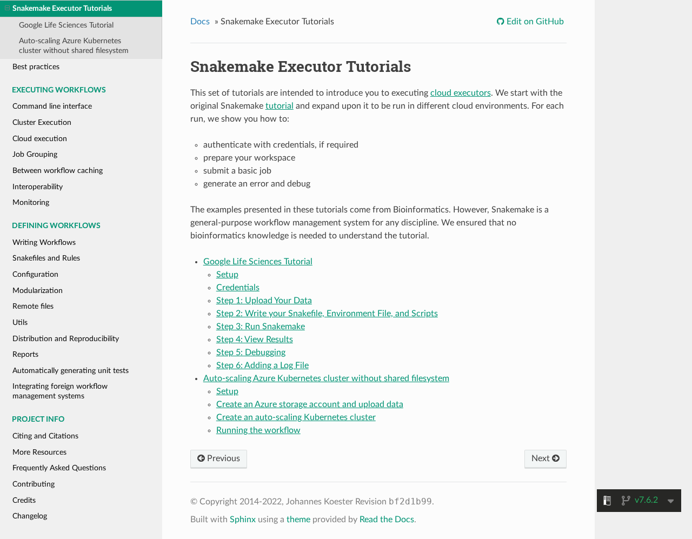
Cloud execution (39, 139)
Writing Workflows (44, 242)
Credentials (238, 287)
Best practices (35, 67)
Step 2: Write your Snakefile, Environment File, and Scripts (327, 313)
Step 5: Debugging (250, 352)
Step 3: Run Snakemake (260, 326)
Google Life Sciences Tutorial (66, 25)
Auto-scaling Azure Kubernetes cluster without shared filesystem (74, 46)
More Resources (39, 452)
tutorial (279, 106)
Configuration (35, 274)
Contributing (33, 484)
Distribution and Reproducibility (65, 339)
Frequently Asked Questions (59, 468)
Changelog (29, 516)
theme (298, 519)
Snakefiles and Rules (46, 258)
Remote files (33, 306)
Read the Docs (387, 519)
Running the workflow (258, 430)
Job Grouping (34, 154)
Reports (25, 354)
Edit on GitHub (534, 21)
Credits (24, 500)
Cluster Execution (41, 122)
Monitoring (30, 202)
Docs (200, 21)
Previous (222, 458)
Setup (227, 274)
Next (541, 458)
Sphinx (243, 519)
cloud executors (460, 93)
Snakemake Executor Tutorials (62, 8)
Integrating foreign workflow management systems (60, 391)
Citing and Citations (45, 436)
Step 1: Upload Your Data (264, 300)
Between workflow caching (57, 171)
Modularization (37, 291)
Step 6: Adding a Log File (262, 365)
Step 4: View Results (254, 339)
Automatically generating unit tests (70, 371)
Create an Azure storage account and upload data (309, 404)
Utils (20, 322)
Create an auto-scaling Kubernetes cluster (296, 417)
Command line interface (52, 106)
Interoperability (37, 187)
